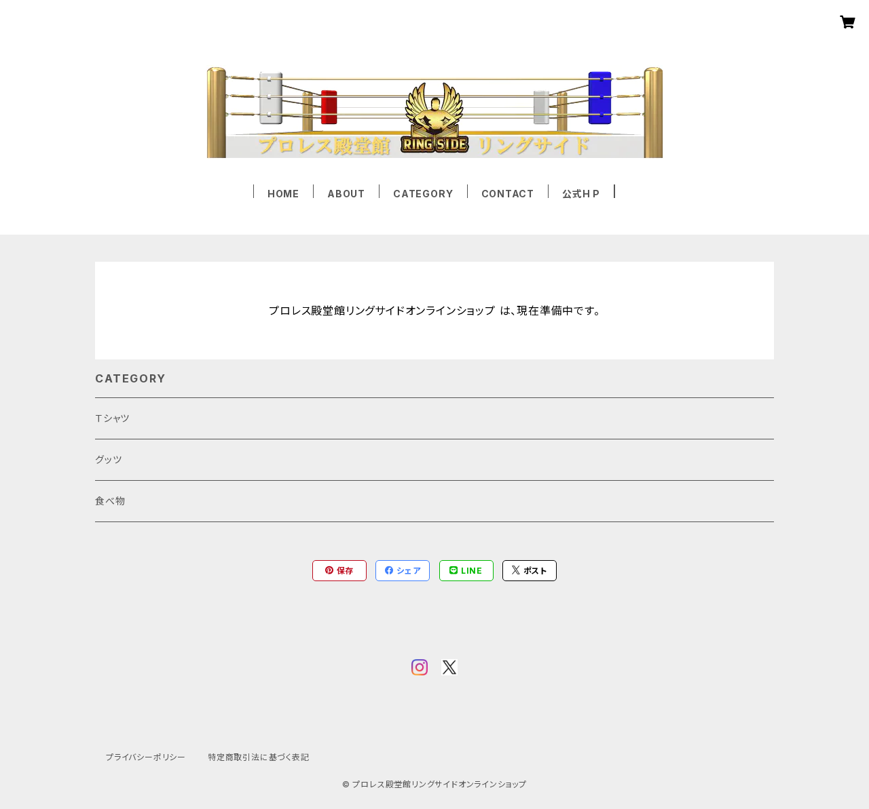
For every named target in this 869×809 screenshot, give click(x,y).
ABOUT (346, 193)
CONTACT (508, 193)
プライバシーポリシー (146, 757)
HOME (283, 193)
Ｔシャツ (112, 418)
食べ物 (110, 501)
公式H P (581, 193)
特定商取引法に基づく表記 (259, 757)
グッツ (108, 459)
